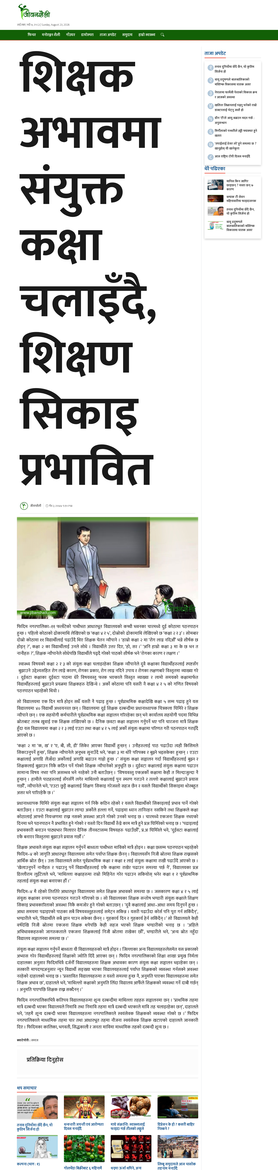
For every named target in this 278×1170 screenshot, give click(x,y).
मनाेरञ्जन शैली (51, 35)
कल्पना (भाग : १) (28, 1164)
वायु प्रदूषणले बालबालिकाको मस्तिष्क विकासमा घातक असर (233, 82)
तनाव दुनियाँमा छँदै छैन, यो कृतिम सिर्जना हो (35, 1127)
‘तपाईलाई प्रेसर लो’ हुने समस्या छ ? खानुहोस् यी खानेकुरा (235, 146)
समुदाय (127, 35)
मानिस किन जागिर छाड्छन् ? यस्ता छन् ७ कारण (240, 185)
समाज (34, 1040)
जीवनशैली (35, 505)
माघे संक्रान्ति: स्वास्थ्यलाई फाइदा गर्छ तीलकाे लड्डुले (128, 1127)
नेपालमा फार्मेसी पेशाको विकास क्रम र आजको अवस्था (236, 95)
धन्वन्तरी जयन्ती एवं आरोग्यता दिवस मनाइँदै (84, 1127)
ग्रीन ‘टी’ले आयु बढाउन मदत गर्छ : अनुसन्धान (234, 120)
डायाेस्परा (87, 35)
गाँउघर (70, 35)
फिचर (32, 35)
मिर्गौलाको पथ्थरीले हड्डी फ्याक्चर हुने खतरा (236, 133)
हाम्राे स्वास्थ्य (147, 35)
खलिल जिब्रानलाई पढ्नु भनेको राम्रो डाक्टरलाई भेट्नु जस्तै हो (236, 107)
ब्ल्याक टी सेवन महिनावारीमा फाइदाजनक (241, 199)
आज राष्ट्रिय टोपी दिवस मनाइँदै (232, 156)
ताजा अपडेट (108, 35)
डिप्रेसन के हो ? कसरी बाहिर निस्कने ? (176, 1127)
